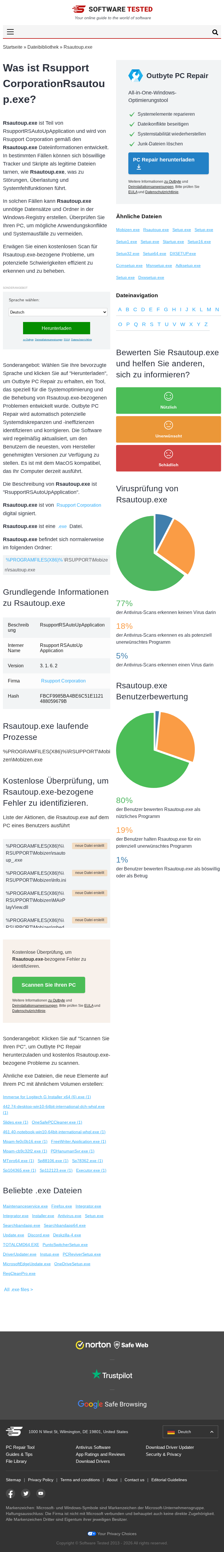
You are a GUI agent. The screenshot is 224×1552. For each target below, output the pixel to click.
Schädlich (168, 464)
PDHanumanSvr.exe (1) (72, 1151)
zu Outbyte (28, 339)
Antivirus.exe (69, 1215)
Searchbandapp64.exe (65, 1225)
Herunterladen (56, 328)
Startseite (12, 47)
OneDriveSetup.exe (72, 1263)
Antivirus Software (93, 1447)
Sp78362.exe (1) (87, 1160)
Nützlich (168, 407)
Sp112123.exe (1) (56, 1170)
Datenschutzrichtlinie (81, 339)
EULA (67, 339)
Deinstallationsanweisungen (48, 339)
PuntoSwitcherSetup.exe (65, 1244)
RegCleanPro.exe (19, 1273)
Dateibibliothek (43, 47)
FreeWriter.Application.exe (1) (78, 1141)
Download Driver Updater (170, 1447)
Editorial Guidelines (169, 1479)
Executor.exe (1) (91, 1170)
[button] (112, 31)
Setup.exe (94, 1215)
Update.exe (13, 1235)
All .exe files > (18, 1289)
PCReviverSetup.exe (82, 1254)
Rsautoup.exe (156, 229)
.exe (62, 526)
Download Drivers (93, 1461)
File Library (16, 1461)
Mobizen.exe (128, 229)
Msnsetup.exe (159, 265)
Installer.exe (43, 1215)
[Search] (215, 33)
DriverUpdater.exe (19, 1254)
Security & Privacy (163, 1454)
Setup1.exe (126, 241)
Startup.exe (173, 241)
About (112, 1479)
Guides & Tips (19, 1454)
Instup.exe (49, 1254)
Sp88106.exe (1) (53, 1160)
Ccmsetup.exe (129, 265)
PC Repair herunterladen (164, 160)
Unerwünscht (168, 436)
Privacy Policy (40, 1479)
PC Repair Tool (20, 1447)
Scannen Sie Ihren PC (49, 985)
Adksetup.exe (188, 265)
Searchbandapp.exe (21, 1225)
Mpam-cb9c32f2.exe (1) (25, 1151)
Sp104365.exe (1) (19, 1170)
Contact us (134, 1479)
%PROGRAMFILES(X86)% (34, 559)
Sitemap (13, 1479)
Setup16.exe (199, 241)
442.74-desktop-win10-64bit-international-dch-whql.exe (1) (54, 1109)
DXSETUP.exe (183, 253)
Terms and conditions (80, 1479)
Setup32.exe (127, 253)
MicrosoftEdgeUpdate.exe (27, 1263)
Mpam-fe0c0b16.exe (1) (25, 1141)
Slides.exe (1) (15, 1122)
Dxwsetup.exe (151, 277)
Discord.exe (39, 1235)
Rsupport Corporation (79, 505)
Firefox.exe (61, 1206)
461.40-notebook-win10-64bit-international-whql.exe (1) (54, 1131)
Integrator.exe (88, 1206)
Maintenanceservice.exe (25, 1206)
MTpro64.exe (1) (18, 1160)
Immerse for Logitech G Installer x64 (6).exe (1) (47, 1097)
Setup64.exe (154, 253)
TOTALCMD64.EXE (21, 1244)
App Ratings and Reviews (100, 1454)
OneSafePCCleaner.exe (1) (57, 1122)
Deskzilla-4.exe (67, 1235)
